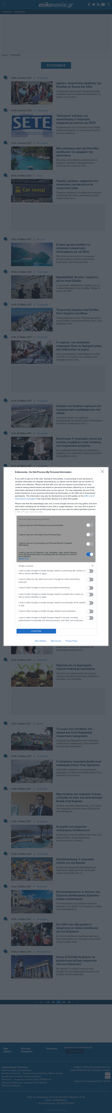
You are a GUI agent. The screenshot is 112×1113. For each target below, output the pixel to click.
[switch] (89, 525)
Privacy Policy (71, 641)
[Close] (103, 472)
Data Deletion (40, 641)
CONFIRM (36, 631)
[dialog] (56, 556)
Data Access (56, 641)
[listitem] (56, 519)
